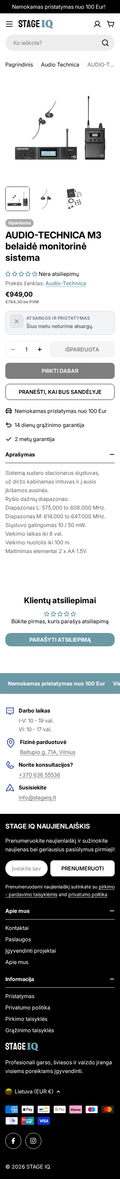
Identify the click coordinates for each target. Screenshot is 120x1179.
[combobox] (60, 43)
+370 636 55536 (39, 774)
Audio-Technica (65, 283)
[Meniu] (9, 24)
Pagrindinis (19, 64)
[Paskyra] (97, 24)
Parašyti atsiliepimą (60, 639)
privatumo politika (87, 894)
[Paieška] (105, 43)
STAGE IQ (38, 1166)
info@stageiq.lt (37, 797)
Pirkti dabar (60, 370)
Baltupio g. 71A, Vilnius (47, 752)
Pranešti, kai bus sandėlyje (60, 392)
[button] (21, 274)
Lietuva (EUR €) (34, 1091)
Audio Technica (60, 64)
